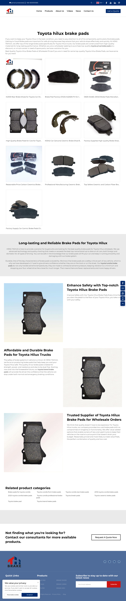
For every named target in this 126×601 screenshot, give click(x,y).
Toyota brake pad (15, 501)
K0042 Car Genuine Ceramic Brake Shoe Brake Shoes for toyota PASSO (74, 141)
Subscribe (114, 584)
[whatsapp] (122, 293)
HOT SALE (40, 584)
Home (39, 11)
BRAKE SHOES (61, 580)
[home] (9, 11)
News (78, 11)
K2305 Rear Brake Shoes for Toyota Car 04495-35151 (27, 97)
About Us (60, 11)
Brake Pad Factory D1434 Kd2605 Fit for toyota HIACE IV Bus (70, 97)
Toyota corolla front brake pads (49, 492)
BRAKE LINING (61, 584)
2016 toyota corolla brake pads (106, 492)
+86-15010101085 (32, 3)
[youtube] (110, 2)
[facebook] (106, 2)
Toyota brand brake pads (46, 501)
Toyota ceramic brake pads (104, 495)
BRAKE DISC (60, 588)
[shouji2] (122, 298)
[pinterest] (119, 2)
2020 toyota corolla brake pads (20, 495)
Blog (64, 594)
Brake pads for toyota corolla (19, 492)
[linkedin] (114, 2)
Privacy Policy (56, 594)
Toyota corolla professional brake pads (49, 497)
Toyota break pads (73, 495)
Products (49, 11)
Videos (70, 11)
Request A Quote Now (106, 537)
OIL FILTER (40, 588)
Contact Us (89, 11)
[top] (122, 303)
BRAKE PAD (41, 580)
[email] (122, 288)
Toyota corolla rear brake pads (77, 492)
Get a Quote (113, 11)
